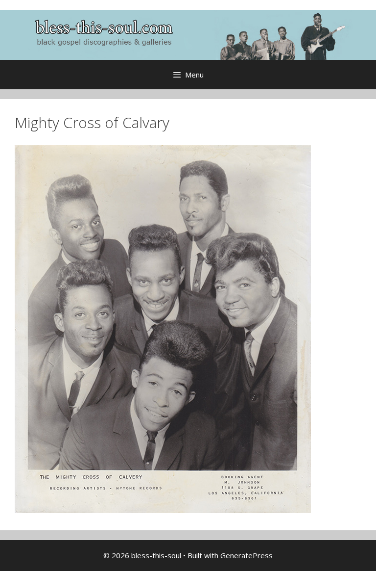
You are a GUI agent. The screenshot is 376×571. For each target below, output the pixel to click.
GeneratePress (246, 555)
